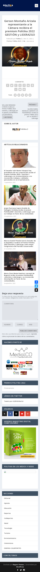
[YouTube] (22, 413)
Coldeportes (8, 518)
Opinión (7, 503)
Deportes (7, 513)
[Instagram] (16, 413)
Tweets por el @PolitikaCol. (14, 401)
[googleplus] (27, 413)
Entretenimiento (10, 538)
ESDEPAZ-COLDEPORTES (12, 548)
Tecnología (8, 528)
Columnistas (8, 543)
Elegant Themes (18, 565)
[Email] (36, 290)
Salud (6, 523)
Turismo (7, 533)
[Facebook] (10, 413)
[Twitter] (36, 286)
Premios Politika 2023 (14, 41)
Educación (7, 508)
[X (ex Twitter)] (4, 413)
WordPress (20, 567)
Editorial (7, 498)
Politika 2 (19, 39)
